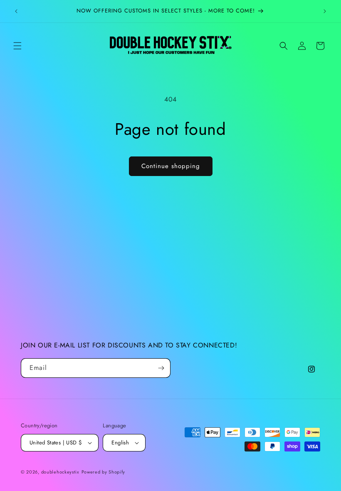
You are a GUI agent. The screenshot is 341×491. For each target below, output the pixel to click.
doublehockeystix (60, 472)
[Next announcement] (325, 11)
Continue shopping (170, 166)
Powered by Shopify (104, 472)
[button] (17, 46)
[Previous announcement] (16, 11)
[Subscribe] (161, 368)
